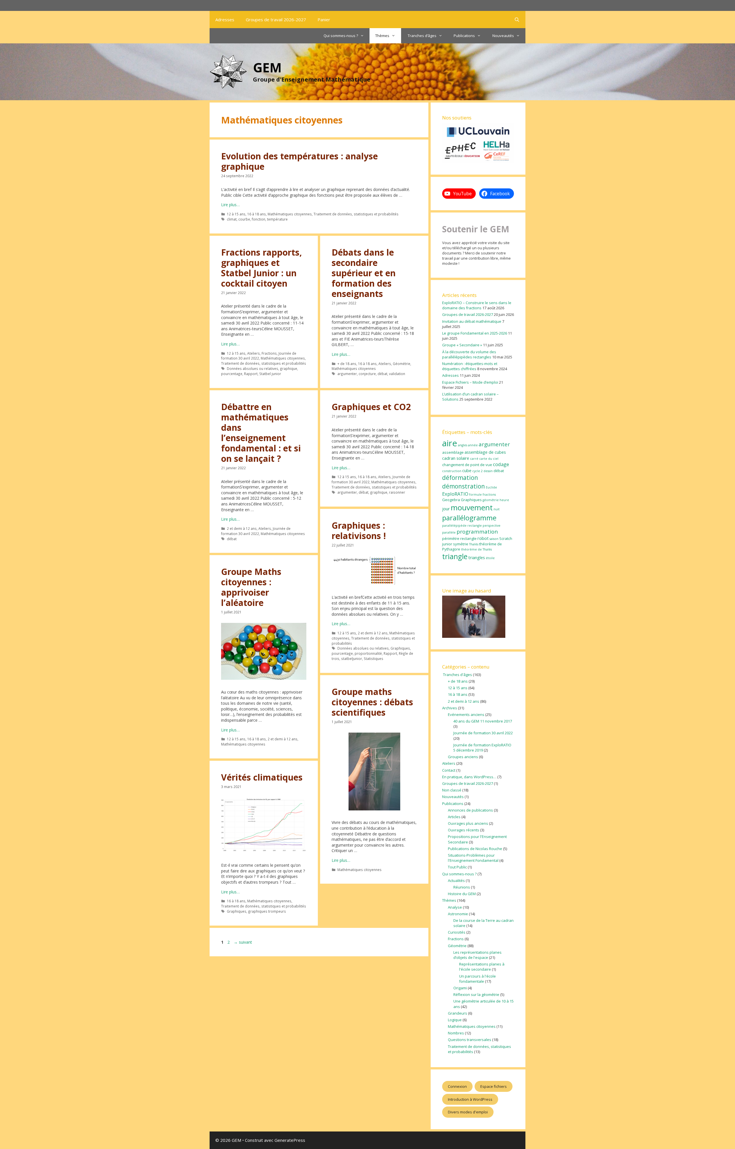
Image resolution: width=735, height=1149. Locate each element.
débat (382, 373)
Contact (448, 770)
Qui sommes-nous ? (341, 35)
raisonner (397, 492)
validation (397, 373)
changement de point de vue (467, 464)
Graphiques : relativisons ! (359, 531)
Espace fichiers (493, 1086)
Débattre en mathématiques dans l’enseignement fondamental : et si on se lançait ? (261, 432)
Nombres (456, 1033)
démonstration (463, 486)
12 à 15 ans (236, 214)
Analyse (455, 907)
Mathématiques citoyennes (290, 214)
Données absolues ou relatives (252, 368)
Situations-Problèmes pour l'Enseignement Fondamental (473, 858)
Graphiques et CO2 (371, 407)
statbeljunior (351, 658)
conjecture (367, 373)
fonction (258, 219)
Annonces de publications (470, 810)
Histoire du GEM (462, 893)
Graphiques (400, 648)
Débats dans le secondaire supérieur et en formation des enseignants (364, 273)
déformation (460, 478)
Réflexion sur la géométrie (476, 994)
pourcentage (231, 373)
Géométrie (401, 363)
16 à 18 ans (256, 214)
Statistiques (373, 658)
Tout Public (457, 867)
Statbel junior (270, 373)
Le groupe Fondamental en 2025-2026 (474, 333)
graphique (288, 368)
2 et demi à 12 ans (242, 528)
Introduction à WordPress (470, 1099)
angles (462, 445)
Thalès (473, 544)
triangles (476, 557)
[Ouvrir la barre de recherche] (516, 19)
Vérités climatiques (262, 777)
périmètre (450, 538)
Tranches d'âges (457, 674)
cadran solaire (455, 458)
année (473, 445)
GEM (267, 67)
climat (232, 219)
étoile (490, 558)
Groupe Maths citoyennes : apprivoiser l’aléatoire (251, 587)
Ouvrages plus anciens (468, 823)
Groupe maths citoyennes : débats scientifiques (372, 702)
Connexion (457, 1086)
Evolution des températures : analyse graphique (299, 161)
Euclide (491, 487)
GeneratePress (289, 1140)
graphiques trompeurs (267, 911)
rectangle (468, 538)
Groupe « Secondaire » (462, 344)
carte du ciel (488, 459)
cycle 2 (477, 471)
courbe (244, 219)
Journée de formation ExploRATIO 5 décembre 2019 (482, 747)
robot (483, 538)
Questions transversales (469, 1039)
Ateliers (253, 353)
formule (475, 495)
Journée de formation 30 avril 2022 (258, 356)
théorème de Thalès (476, 549)
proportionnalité (368, 653)
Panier (324, 19)
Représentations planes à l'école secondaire (481, 966)
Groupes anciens (463, 756)
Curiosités (456, 932)
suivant (243, 942)
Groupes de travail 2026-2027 (276, 19)
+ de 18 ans (346, 363)
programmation (477, 531)
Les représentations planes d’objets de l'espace (477, 955)
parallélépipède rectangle (462, 526)
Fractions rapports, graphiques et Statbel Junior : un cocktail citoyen (261, 267)
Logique (455, 1019)
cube (466, 470)
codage (501, 464)
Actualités (456, 880)
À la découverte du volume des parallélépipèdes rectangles (469, 354)
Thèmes (382, 35)
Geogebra (451, 499)
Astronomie (458, 913)
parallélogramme (469, 517)
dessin (488, 471)
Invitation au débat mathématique (471, 321)
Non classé (451, 790)
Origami (460, 987)
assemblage (453, 452)
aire (449, 443)
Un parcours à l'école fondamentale (477, 979)
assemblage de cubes (485, 452)
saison (494, 539)
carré (474, 459)
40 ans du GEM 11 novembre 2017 (482, 721)
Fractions (269, 353)
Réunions (461, 887)
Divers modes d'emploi (468, 1112)
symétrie (460, 544)
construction (451, 471)
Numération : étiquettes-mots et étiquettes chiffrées (469, 366)
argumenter (347, 373)
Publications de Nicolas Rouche (475, 848)
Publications (464, 35)
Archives (449, 707)
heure (504, 500)
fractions (489, 495)
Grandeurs (457, 1013)
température (277, 219)
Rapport (251, 373)
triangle (454, 556)
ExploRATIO (455, 494)
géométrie (491, 500)
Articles (454, 816)
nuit (497, 509)
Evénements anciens (466, 714)
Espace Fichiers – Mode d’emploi (470, 382)
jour (446, 508)
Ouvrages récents (463, 830)
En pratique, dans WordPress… (469, 776)
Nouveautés (503, 35)
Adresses (224, 19)
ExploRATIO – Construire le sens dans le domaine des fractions (476, 305)
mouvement (472, 507)
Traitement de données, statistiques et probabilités (356, 214)
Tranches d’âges (421, 35)
